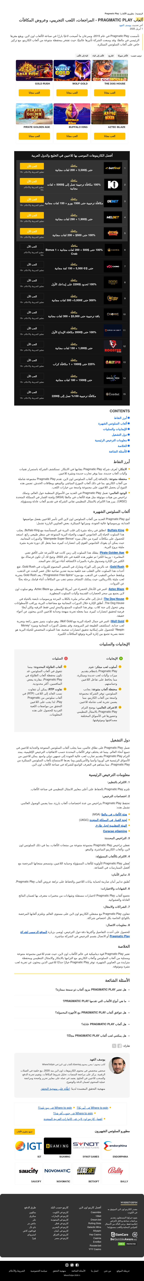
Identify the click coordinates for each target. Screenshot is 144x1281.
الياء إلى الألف (82, 55)
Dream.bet (96, 1219)
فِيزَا (34, 1238)
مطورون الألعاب (127, 13)
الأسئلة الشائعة (118, 451)
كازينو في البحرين (60, 1227)
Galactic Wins (94, 1227)
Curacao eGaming (115, 831)
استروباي (31, 1234)
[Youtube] (67, 1265)
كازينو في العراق (60, 1234)
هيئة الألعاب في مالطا (114, 814)
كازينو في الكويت (60, 1212)
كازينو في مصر (61, 1238)
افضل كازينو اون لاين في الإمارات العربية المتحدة (73, 1119)
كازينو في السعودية (59, 1219)
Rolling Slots (94, 1223)
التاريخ (110, 55)
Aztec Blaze (116, 589)
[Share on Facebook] (119, 1046)
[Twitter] (72, 1265)
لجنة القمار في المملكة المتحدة (108, 820)
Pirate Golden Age (112, 552)
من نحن (107, 1270)
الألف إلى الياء (98, 55)
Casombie (96, 1212)
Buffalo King (116, 530)
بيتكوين (32, 1212)
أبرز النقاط (120, 418)
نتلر (34, 1219)
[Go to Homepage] (129, 1203)
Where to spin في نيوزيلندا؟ (55, 1108)
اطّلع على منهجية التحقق (55, 1088)
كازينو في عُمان (61, 1230)
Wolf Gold (117, 621)
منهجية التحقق (59, 1270)
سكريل (32, 1216)
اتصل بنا (94, 1270)
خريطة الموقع (123, 1270)
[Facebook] (77, 1265)
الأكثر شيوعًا (123, 55)
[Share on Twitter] (114, 1046)
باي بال (32, 1227)
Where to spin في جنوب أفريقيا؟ (73, 1113)
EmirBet (97, 1241)
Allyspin (97, 1230)
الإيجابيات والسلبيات (115, 429)
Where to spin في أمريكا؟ (92, 1108)
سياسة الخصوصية (39, 1270)
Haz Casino (95, 1234)
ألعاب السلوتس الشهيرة (112, 423)
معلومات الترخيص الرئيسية (111, 440)
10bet (98, 1216)
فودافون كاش (29, 1230)
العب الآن (32, 166)
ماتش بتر (31, 1223)
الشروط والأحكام (17, 1270)
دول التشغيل (119, 434)
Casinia (97, 1238)
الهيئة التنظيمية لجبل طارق (111, 825)
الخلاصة (122, 446)
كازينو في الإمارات (59, 1216)
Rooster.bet (95, 1245)
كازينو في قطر (61, 1223)
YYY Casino (95, 1249)
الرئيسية (139, 13)
